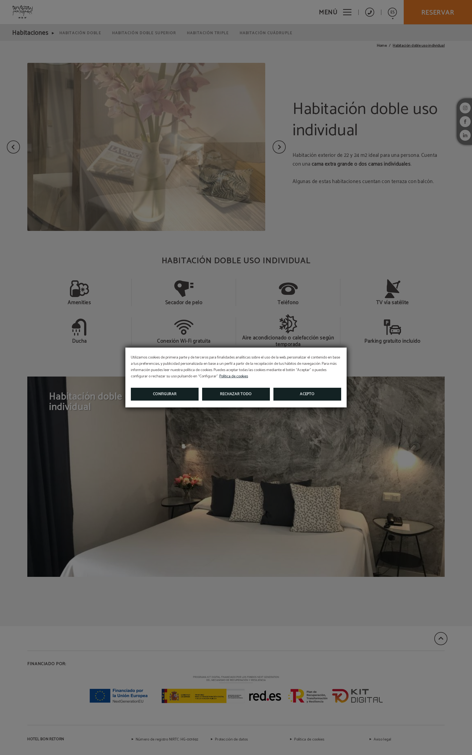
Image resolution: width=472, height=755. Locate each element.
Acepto (307, 394)
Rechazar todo (236, 394)
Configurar (165, 394)
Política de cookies (233, 376)
